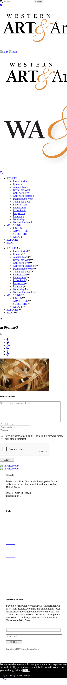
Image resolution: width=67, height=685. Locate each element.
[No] (29, 671)
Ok (25, 670)
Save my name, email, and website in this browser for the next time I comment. (34, 437)
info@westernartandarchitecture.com (25, 501)
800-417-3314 (13, 498)
